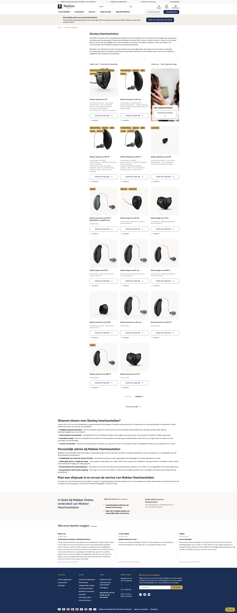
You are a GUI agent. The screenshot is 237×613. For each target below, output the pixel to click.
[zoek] (131, 6)
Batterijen (61, 585)
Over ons (92, 12)
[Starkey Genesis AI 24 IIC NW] (104, 305)
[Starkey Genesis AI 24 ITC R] (134, 357)
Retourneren (83, 582)
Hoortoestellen (64, 12)
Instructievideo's (85, 600)
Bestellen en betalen (86, 591)
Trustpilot (123, 499)
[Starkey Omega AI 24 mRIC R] (134, 140)
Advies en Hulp (105, 12)
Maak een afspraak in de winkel (160, 20)
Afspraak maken (85, 597)
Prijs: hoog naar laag (168, 64)
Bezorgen (82, 594)
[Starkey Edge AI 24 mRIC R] (165, 253)
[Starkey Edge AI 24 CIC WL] (134, 201)
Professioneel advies (165, 113)
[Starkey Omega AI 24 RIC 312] (134, 82)
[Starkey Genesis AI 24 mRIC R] (104, 357)
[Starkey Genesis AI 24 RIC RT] (165, 305)
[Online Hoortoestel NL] (66, 6)
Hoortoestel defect (86, 588)
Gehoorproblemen (123, 12)
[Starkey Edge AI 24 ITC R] (165, 201)
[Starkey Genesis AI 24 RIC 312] (134, 305)
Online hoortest (105, 580)
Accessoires (79, 12)
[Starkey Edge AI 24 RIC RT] (104, 253)
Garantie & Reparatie (87, 580)
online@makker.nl (127, 585)
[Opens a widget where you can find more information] (230, 609)
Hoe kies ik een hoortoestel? (105, 583)
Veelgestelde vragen (86, 585)
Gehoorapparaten (65, 580)
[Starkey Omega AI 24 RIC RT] (104, 140)
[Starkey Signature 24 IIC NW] (165, 140)
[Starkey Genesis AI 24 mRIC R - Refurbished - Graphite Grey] (104, 201)
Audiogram (104, 588)
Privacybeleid (154, 609)
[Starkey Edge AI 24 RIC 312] (134, 253)
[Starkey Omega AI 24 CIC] (104, 82)
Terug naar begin (132, 407)
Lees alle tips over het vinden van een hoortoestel (107, 595)
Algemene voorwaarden (141, 609)
